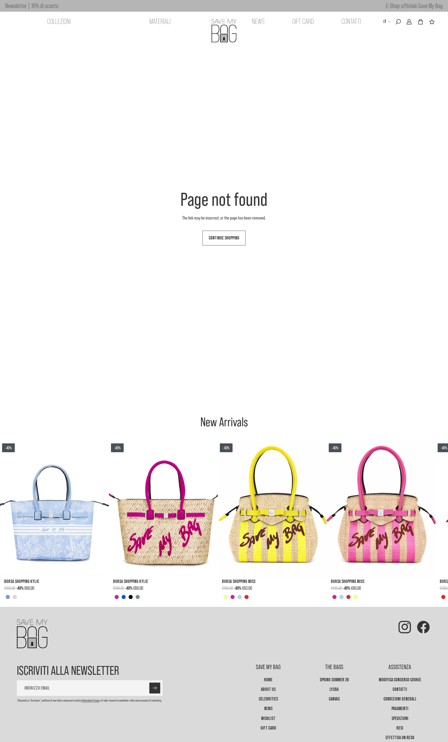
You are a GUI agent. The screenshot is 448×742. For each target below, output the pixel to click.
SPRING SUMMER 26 (334, 679)
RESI (399, 728)
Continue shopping (224, 238)
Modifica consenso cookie (400, 679)
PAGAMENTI (399, 708)
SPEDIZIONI (399, 718)
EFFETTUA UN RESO (400, 737)
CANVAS (334, 699)
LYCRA (334, 689)
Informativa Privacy (90, 700)
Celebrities (268, 699)
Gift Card (268, 728)
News (268, 708)
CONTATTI (400, 689)
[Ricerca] (398, 22)
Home (268, 679)
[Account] (409, 22)
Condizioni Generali (399, 699)
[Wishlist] (432, 22)
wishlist (268, 718)
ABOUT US (268, 689)
